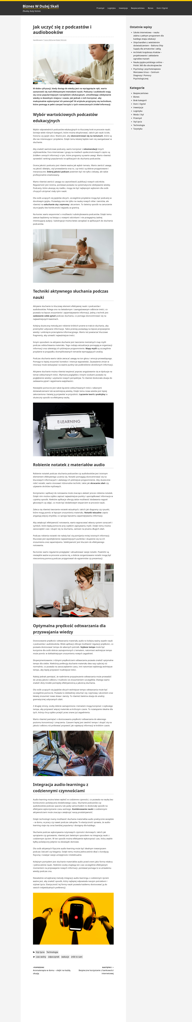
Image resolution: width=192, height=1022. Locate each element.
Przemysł (100, 8)
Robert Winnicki (61, 40)
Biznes (150, 8)
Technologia (52, 952)
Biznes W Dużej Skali (41, 6)
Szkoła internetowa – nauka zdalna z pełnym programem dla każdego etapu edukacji (148, 35)
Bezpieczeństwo (138, 8)
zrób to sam (76, 956)
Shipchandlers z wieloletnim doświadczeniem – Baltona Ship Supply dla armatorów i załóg (148, 45)
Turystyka (137, 128)
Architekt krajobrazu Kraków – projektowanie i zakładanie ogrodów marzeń (147, 55)
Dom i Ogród (162, 8)
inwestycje (123, 8)
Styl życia (40, 952)
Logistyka (112, 8)
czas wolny (41, 956)
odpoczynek (53, 956)
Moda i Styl (138, 114)
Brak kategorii (140, 100)
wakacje (65, 956)
